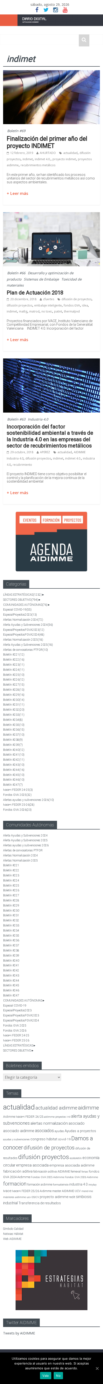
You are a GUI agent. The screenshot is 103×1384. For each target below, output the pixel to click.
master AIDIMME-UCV (66, 1191)
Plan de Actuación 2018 (35, 293)
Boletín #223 (13, 664)
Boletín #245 (13, 775)
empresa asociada (32, 1165)
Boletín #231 (13, 704)
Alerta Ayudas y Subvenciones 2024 (28, 624)
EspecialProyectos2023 (20, 614)
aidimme (88, 1107)
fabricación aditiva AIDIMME (51, 1171)
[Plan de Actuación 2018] (51, 215)
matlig (23, 311)
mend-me (87, 1191)
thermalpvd (72, 311)
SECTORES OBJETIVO (20, 599)
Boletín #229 (13, 694)
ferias (84, 1171)
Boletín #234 (13, 719)
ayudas (59, 1131)
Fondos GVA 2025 (17, 795)
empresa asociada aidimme (72, 1165)
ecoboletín (76, 1158)
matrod (34, 311)
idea (85, 305)
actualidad (70, 153)
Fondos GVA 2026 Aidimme (81, 1177)
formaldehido (61, 1184)
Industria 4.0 (38, 419)
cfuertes (48, 299)
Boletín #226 (13, 679)
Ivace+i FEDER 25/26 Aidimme (32, 1191)
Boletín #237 (13, 734)
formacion (15, 1184)
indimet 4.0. (43, 159)
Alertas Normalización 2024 (23, 619)
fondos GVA (72, 305)
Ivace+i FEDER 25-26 (18, 804)
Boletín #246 (13, 779)
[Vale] (97, 1368)
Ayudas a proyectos (80, 1131)
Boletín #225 (13, 674)
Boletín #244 (13, 770)
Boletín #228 (13, 689)
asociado (77, 1123)
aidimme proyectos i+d (57, 1116)
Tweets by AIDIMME (19, 1333)
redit (72, 1197)
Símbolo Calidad (13, 1229)
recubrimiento (22, 465)
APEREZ (45, 452)
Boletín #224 (13, 669)
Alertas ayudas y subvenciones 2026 (28, 800)
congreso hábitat (43, 1139)
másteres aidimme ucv (17, 1197)
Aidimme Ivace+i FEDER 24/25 (23, 1116)
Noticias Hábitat (13, 1234)
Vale (45, 1376)
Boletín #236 (13, 729)
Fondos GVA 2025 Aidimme (47, 1177)
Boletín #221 (13, 654)
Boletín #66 (16, 273)
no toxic (46, 311)
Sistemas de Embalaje (41, 279)
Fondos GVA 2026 (17, 809)
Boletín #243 (13, 764)
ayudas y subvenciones (16, 1139)
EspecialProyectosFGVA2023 (23, 629)
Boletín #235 (13, 725)
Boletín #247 (13, 784)
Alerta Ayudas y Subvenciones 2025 (28, 644)
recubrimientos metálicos (38, 165)
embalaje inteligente (48, 305)
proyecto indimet (64, 159)
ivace (7, 1191)
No (58, 1376)
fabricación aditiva (18, 1171)
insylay (92, 1184)
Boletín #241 (13, 754)
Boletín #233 (13, 714)
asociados (44, 1130)
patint (58, 311)
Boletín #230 (13, 700)
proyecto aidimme (54, 1197)
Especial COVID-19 (17, 609)
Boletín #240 (13, 750)
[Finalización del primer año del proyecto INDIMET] (51, 73)
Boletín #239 (13, 744)
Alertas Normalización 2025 (23, 639)
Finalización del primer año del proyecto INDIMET (47, 142)
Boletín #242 (13, 759)
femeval (76, 1171)
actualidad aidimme (56, 1108)
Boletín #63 (16, 419)
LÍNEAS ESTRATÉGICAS (22, 594)
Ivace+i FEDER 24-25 (18, 789)
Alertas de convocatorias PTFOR (25, 649)
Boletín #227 (13, 684)
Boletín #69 (16, 130)
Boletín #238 (13, 739)
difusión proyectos (19, 305)
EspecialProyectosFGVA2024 (23, 634)
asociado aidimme (18, 1131)
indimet (28, 159)
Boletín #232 (13, 709)
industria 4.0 (78, 1184)
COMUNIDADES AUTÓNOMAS (25, 604)
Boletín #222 (13, 659)
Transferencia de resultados (39, 1203)
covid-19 (64, 1139)
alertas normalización (49, 1123)
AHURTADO (48, 153)
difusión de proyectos (77, 299)
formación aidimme (39, 1184)
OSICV (35, 1197)
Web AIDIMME (12, 1239)
